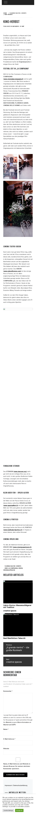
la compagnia (13, 568)
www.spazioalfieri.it (11, 505)
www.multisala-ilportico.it (13, 530)
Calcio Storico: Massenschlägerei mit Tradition (17, 606)
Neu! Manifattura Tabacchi (14, 638)
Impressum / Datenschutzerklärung (16, 785)
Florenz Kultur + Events (13, 566)
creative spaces (9, 611)
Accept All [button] (19, 810)
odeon (20, 568)
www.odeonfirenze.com (12, 271)
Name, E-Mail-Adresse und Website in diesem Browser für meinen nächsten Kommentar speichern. (16, 766)
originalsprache (9, 570)
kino (6, 568)
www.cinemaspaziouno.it (22, 547)
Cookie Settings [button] (8, 810)
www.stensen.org (20, 471)
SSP (23, 26)
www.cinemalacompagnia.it (13, 79)
